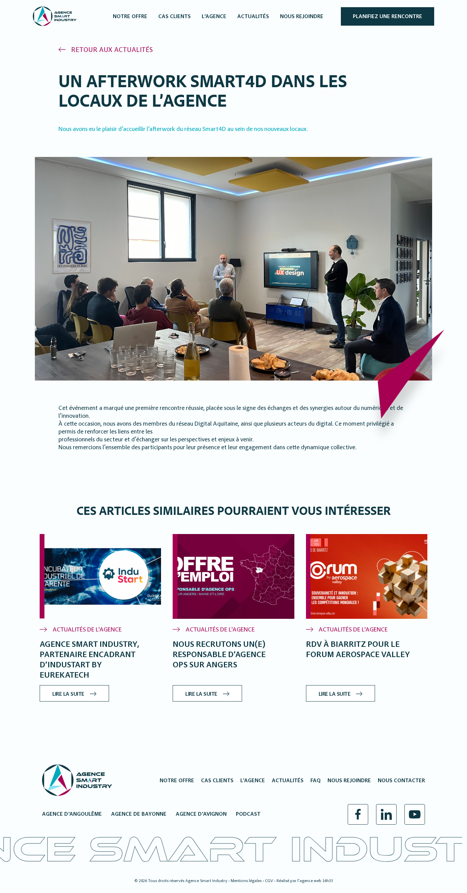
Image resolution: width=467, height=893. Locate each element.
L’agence (252, 781)
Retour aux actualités (112, 50)
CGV (269, 881)
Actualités (288, 781)
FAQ (315, 781)
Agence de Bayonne (138, 814)
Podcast (248, 814)
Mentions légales (246, 881)
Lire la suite (68, 694)
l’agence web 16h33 (315, 881)
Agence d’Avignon (201, 814)
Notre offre (177, 781)
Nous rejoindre (349, 781)
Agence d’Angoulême (72, 814)
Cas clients (217, 781)
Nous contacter (401, 781)
